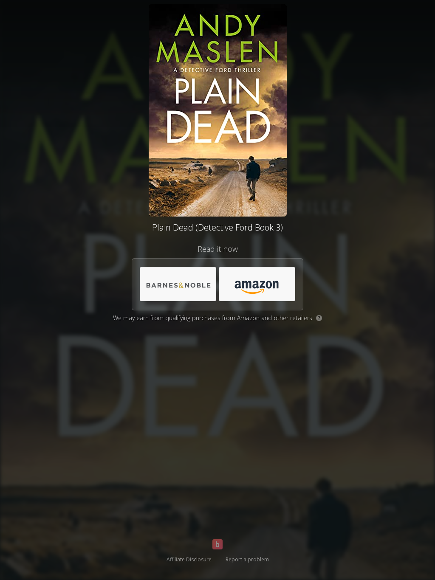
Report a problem (247, 559)
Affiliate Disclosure (189, 559)
